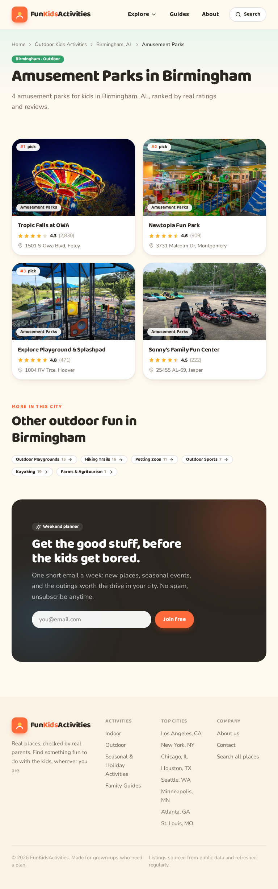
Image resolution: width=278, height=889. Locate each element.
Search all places (238, 756)
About (210, 14)
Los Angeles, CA (181, 733)
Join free (174, 619)
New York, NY (177, 745)
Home (18, 44)
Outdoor (115, 745)
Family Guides (123, 785)
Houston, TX (176, 768)
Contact (226, 745)
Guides (179, 14)
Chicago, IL (174, 756)
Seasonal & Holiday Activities (119, 765)
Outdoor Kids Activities (61, 44)
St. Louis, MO (177, 823)
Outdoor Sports (204, 459)
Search (252, 14)
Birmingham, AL (114, 44)
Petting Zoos (151, 459)
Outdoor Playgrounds (41, 459)
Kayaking (29, 472)
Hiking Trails (101, 459)
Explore (138, 14)
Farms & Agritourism (83, 472)
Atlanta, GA (175, 811)
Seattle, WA (176, 779)
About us (228, 733)
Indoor (113, 733)
